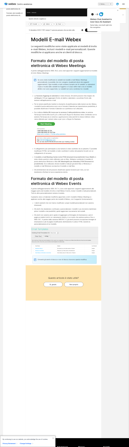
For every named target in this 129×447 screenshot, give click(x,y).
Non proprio (74, 284)
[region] (28, 441)
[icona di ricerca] (99, 4)
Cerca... (102, 4)
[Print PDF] (82, 30)
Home (28, 12)
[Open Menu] (123, 4)
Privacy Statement (9, 443)
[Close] (53, 438)
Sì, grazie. (53, 284)
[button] (117, 4)
